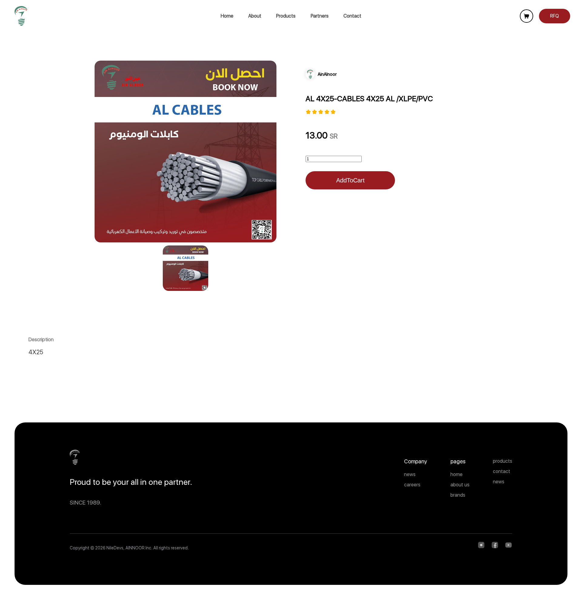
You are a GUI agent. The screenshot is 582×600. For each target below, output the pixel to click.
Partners (320, 16)
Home (227, 16)
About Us (460, 485)
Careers (412, 485)
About (254, 16)
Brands (457, 495)
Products (286, 16)
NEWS (498, 482)
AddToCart (350, 180)
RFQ (554, 16)
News (410, 474)
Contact (352, 16)
